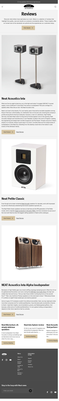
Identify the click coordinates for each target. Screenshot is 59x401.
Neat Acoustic (26, 203)
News (19, 359)
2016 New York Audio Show (38, 292)
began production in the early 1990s (25, 211)
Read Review (20, 132)
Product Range (20, 362)
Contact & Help (20, 366)
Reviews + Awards (20, 373)
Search (30, 358)
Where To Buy (20, 369)
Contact (30, 364)
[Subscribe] (30, 390)
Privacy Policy (30, 361)
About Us (20, 357)
